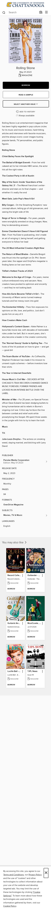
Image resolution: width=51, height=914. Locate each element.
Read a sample (26, 95)
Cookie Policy (9, 906)
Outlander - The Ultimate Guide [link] (34, 575)
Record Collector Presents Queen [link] (14, 575)
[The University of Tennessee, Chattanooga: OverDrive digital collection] (25, 4)
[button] (26, 85)
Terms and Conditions (13, 874)
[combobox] (19, 12)
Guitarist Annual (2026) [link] (14, 623)
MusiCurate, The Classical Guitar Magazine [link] (34, 623)
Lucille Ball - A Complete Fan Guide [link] (14, 671)
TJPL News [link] (32, 671)
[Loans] (40, 13)
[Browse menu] (46, 12)
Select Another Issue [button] (25, 104)
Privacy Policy (35, 874)
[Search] (4, 12)
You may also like (13, 542)
